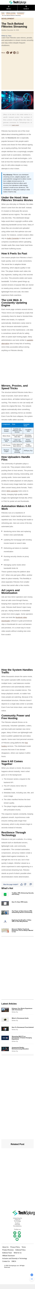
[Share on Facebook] (7, 52)
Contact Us (6, 1261)
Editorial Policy (20, 1250)
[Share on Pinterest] (14, 52)
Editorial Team (7, 1253)
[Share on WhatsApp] (18, 52)
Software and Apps (11, 13)
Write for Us (17, 1253)
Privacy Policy (15, 1247)
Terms (24, 1247)
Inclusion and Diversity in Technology (14, 1258)
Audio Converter (13, 238)
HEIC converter (12, 491)
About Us (5, 1247)
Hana (9, 35)
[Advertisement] (17, 1286)
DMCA (14, 1261)
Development (20, 13)
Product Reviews (8, 1250)
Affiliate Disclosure (8, 1256)
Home (2, 13)
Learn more (15, 125)
